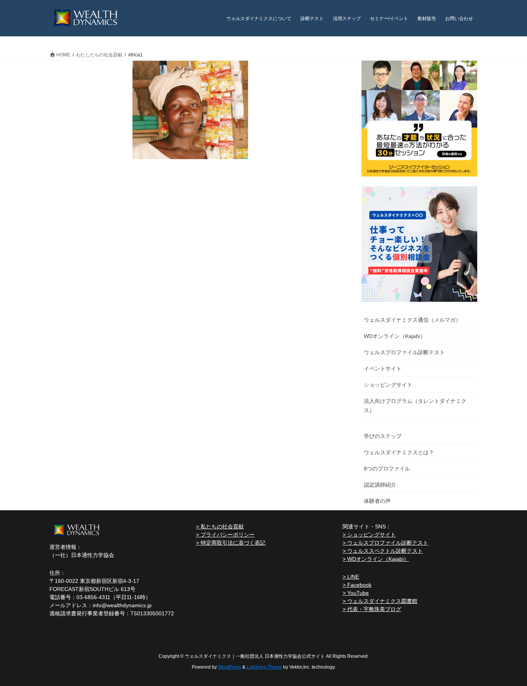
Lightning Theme (264, 667)
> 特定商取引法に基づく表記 (230, 543)
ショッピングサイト (388, 385)
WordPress (229, 667)
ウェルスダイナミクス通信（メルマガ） (412, 320)
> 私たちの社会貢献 (220, 526)
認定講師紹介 (380, 485)
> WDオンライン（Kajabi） (376, 559)
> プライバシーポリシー (225, 534)
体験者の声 (377, 501)
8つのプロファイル (387, 468)
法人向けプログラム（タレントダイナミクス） (415, 405)
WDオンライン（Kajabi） (395, 336)
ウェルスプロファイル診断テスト (404, 352)
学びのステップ (383, 436)
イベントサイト (383, 368)
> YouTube (356, 593)
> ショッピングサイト (369, 534)
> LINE (351, 577)
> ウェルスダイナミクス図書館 (380, 601)
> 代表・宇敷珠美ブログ (372, 609)
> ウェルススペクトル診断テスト (383, 551)
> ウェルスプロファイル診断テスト (385, 543)
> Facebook (357, 585)
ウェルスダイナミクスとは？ (399, 452)
